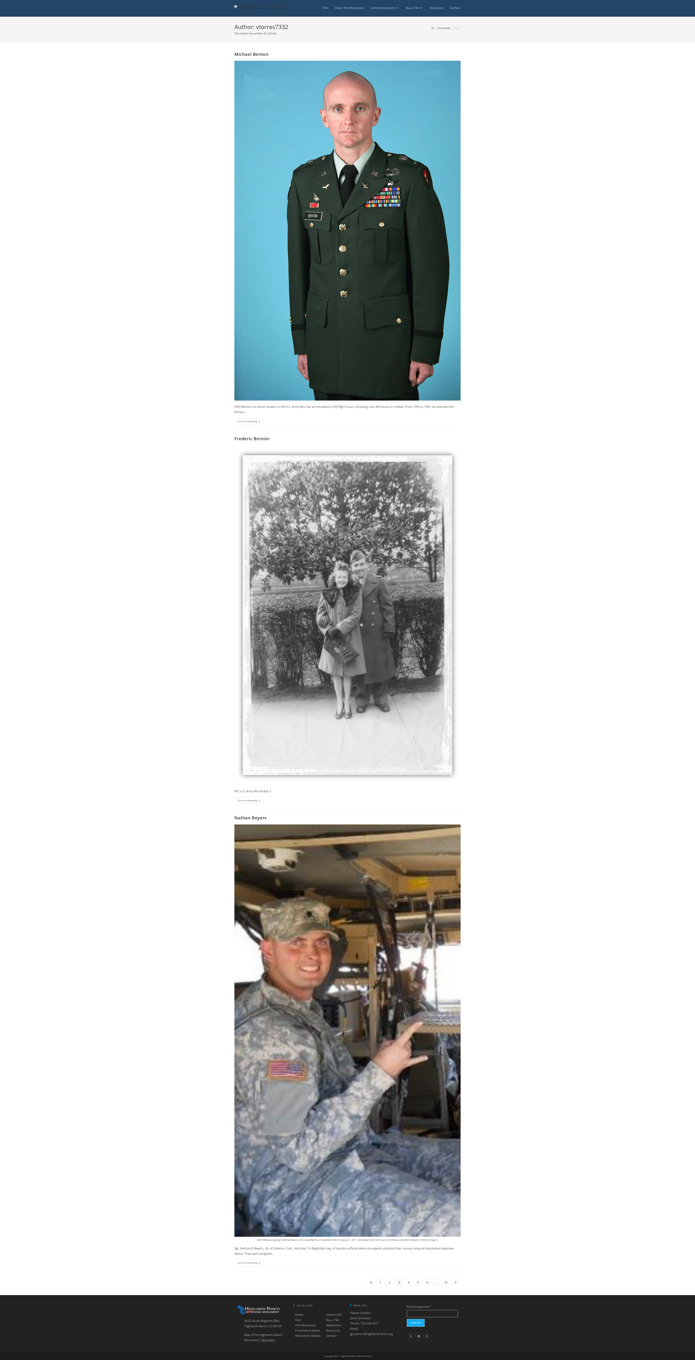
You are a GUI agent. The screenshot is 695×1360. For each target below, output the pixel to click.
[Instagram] (426, 1336)
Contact (331, 1336)
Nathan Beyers (250, 818)
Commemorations (307, 1330)
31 (446, 1282)
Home (299, 1315)
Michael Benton (251, 54)
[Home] (432, 28)
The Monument (305, 1325)
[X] (410, 1336)
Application (333, 1325)
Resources (333, 1330)
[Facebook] (418, 1336)
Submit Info (334, 1315)
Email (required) (419, 1307)
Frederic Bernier (252, 438)
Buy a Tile (332, 1320)
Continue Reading (250, 422)
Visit (298, 1320)
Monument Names (308, 1336)
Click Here (268, 1340)
